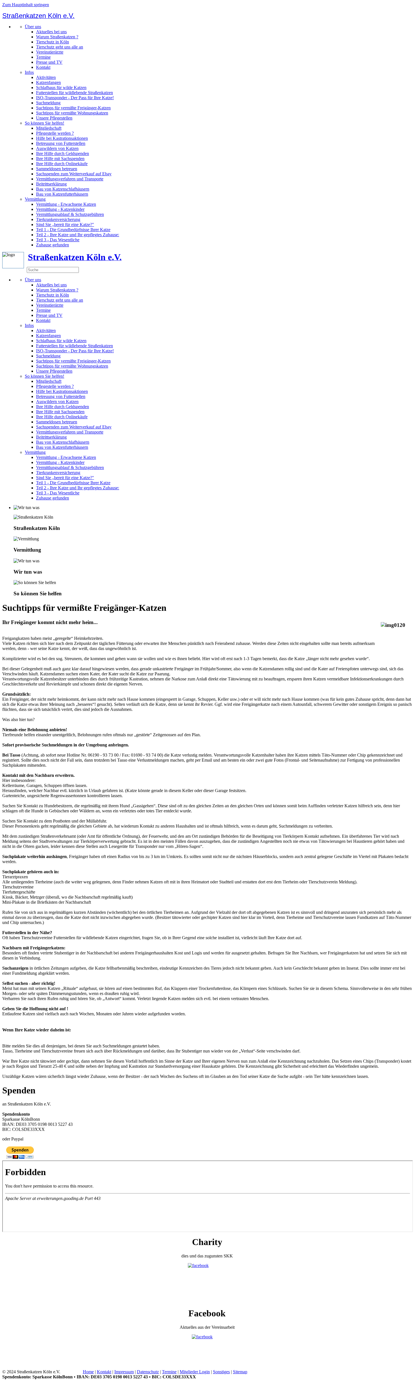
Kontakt (43, 67)
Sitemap (240, 1371)
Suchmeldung (48, 102)
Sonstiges (221, 1371)
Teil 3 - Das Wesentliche (57, 239)
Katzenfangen (48, 82)
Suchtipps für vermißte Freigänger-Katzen (73, 107)
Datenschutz (148, 1371)
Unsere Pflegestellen (54, 118)
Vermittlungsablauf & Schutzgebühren (70, 214)
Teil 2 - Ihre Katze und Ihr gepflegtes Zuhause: (77, 234)
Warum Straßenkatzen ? (57, 36)
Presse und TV (49, 62)
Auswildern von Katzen (57, 148)
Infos (29, 72)
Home (88, 1371)
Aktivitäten (46, 77)
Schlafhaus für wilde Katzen (61, 87)
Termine (43, 57)
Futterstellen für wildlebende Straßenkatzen (74, 92)
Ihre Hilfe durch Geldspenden (62, 153)
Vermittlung (35, 199)
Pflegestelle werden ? (55, 133)
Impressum (124, 1371)
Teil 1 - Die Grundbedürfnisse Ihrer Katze (73, 229)
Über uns (33, 26)
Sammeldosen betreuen (56, 168)
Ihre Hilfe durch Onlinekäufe (62, 163)
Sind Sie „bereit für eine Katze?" (65, 224)
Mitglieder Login (195, 1371)
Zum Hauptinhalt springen (25, 4)
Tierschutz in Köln (52, 41)
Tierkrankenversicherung (58, 219)
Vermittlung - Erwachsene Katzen (66, 204)
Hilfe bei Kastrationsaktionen (62, 138)
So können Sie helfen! (44, 123)
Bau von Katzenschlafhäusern (62, 189)
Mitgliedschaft (48, 128)
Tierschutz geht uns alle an (59, 47)
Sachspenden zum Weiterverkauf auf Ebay (74, 173)
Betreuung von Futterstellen (60, 143)
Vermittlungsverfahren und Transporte (69, 178)
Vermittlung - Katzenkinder (60, 209)
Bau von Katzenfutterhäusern (62, 194)
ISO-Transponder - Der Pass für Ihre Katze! (75, 97)
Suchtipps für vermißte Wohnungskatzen (72, 112)
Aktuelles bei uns (51, 31)
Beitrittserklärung (51, 184)
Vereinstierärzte (49, 52)
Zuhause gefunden (52, 244)
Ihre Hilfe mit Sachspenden (60, 158)
